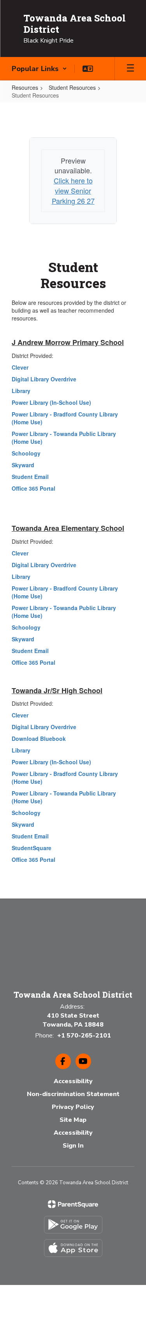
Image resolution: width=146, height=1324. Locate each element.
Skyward (23, 465)
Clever (20, 367)
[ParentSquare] (73, 1204)
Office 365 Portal (33, 488)
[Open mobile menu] (130, 68)
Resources (25, 87)
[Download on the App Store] (73, 1248)
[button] (39, 68)
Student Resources (72, 87)
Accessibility (73, 1081)
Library (21, 391)
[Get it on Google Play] (73, 1224)
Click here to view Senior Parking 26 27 (73, 190)
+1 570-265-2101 (84, 1035)
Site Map (73, 1120)
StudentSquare (31, 848)
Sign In (73, 1145)
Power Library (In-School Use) (51, 402)
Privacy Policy (73, 1107)
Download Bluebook (39, 738)
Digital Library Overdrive (44, 379)
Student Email (30, 476)
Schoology (26, 453)
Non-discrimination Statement (73, 1094)
